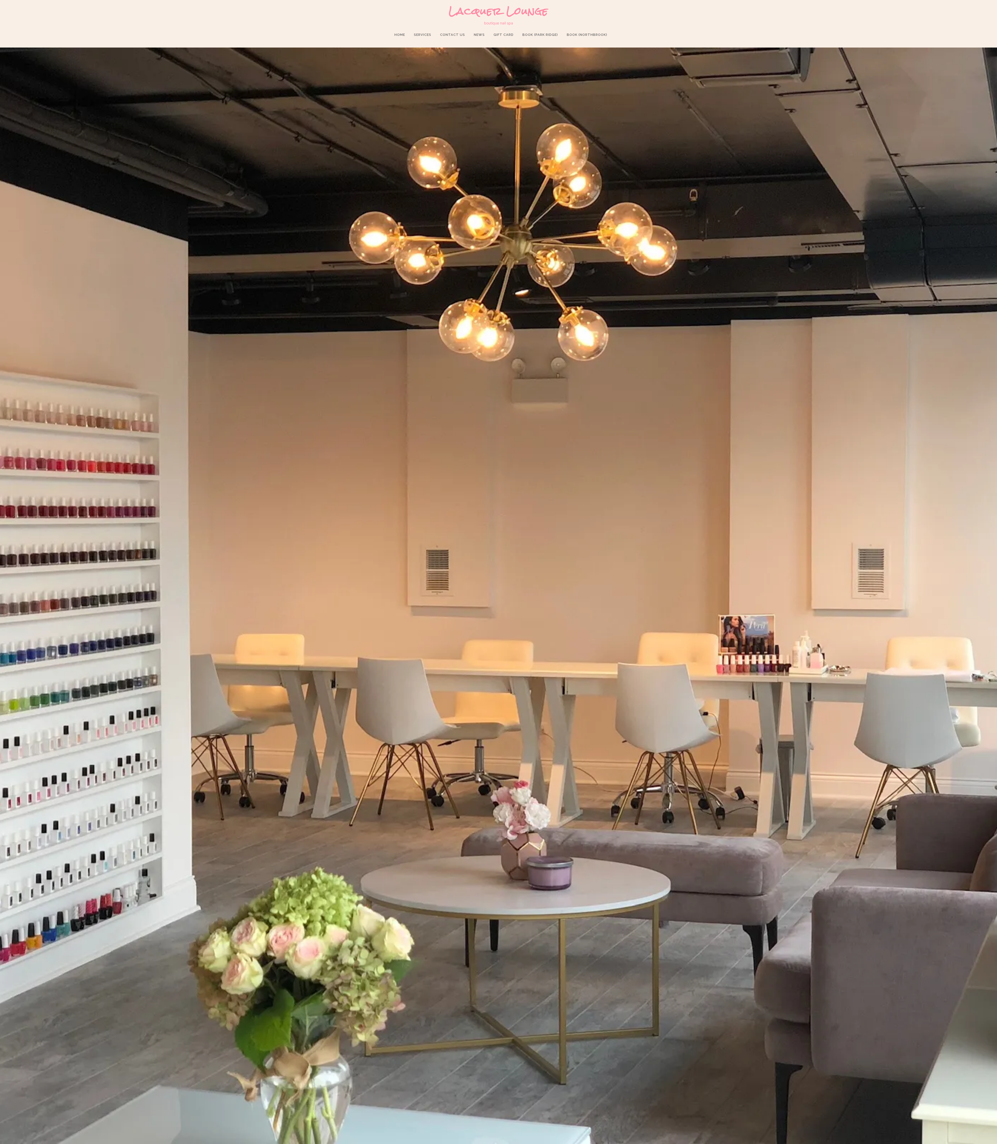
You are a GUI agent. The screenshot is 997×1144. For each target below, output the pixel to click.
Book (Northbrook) (587, 35)
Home (399, 35)
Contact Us (452, 35)
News (479, 35)
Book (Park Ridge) (540, 35)
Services (422, 35)
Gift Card (504, 35)
